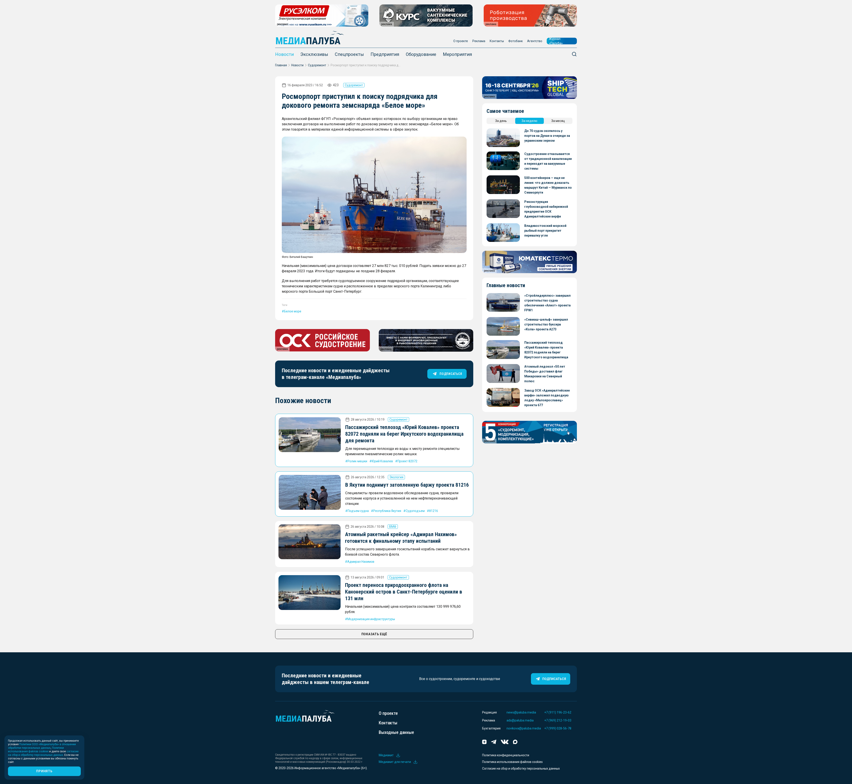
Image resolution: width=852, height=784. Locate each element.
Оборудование (421, 54)
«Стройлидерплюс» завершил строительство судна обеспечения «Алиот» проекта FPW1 (547, 303)
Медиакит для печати (395, 762)
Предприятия (385, 54)
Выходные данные (396, 732)
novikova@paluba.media (524, 728)
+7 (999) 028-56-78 (557, 728)
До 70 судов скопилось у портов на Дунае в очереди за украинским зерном (547, 135)
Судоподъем (415, 511)
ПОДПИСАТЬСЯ (451, 374)
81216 (433, 511)
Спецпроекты (349, 54)
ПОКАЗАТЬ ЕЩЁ (374, 634)
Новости (284, 54)
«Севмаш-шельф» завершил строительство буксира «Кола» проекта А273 (546, 324)
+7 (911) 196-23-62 (557, 712)
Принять (44, 771)
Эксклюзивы (314, 54)
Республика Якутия (387, 511)
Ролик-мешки (357, 461)
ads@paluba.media (520, 720)
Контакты (497, 41)
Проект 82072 (407, 461)
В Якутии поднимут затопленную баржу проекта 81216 (407, 485)
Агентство (534, 41)
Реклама (478, 41)
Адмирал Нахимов (360, 561)
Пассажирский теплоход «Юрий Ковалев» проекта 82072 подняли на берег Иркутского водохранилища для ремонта (404, 434)
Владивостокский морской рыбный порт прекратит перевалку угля (545, 230)
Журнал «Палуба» (556, 41)
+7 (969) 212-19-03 (557, 720)
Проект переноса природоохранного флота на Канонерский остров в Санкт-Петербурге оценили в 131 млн (403, 592)
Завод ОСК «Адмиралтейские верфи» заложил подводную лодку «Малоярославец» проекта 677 (547, 398)
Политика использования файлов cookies (512, 762)
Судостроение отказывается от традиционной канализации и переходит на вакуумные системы (548, 161)
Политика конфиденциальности (505, 755)
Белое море (292, 311)
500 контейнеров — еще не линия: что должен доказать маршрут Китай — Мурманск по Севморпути (548, 185)
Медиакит (386, 755)
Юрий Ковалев (382, 461)
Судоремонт (317, 65)
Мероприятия (457, 54)
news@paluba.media (521, 712)
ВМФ (392, 526)
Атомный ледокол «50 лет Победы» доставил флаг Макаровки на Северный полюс (544, 374)
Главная (281, 65)
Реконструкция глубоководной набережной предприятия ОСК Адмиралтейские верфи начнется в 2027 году (546, 209)
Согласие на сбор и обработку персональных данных (521, 768)
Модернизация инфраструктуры (371, 619)
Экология (396, 477)
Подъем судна (358, 511)
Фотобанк (515, 41)
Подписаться (554, 679)
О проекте (460, 41)
